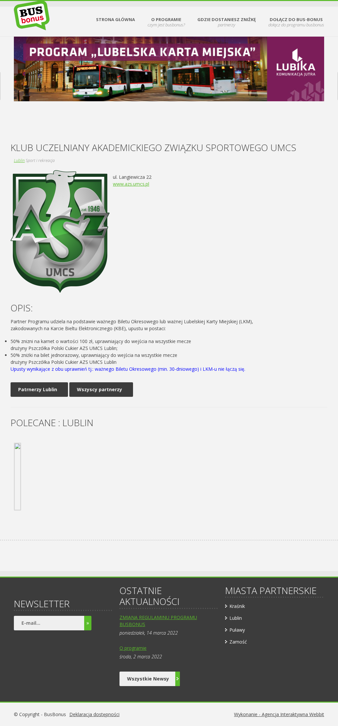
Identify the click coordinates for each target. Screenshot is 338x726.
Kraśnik (237, 606)
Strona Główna (115, 19)
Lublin (19, 160)
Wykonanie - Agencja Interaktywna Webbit (279, 714)
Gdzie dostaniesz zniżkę (226, 22)
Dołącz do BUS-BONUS (296, 22)
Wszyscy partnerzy (99, 389)
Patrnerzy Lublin (37, 389)
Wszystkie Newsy (148, 679)
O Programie (166, 22)
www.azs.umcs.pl (131, 184)
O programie (133, 648)
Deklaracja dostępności (94, 714)
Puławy (237, 630)
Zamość (238, 642)
